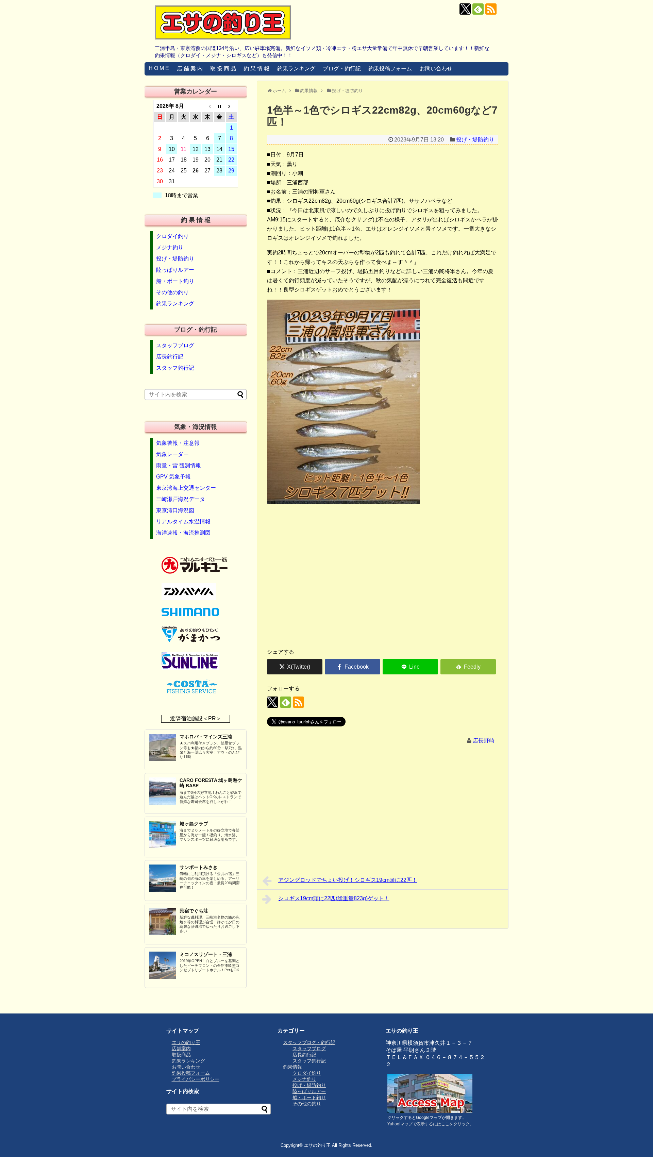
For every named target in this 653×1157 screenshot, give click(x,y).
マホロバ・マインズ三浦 (206, 736)
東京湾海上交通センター (186, 488)
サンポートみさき (199, 867)
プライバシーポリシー (195, 1079)
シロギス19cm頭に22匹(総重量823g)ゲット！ (333, 898)
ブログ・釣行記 (342, 68)
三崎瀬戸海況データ (180, 499)
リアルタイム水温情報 (183, 521)
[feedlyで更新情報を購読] (478, 9)
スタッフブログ (175, 345)
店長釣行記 (169, 356)
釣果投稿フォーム (390, 68)
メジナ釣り (169, 247)
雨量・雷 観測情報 (178, 465)
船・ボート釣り (175, 281)
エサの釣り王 (186, 1042)
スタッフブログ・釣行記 (309, 1042)
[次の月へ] (231, 106)
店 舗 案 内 (190, 68)
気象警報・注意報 (178, 443)
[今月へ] (219, 106)
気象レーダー (172, 454)
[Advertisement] (382, 589)
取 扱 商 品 (223, 68)
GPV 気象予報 (173, 477)
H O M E (159, 68)
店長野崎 (484, 740)
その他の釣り (172, 292)
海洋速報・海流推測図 (183, 533)
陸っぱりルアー (175, 270)
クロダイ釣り (172, 236)
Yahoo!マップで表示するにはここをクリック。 (430, 1124)
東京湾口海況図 (175, 510)
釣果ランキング (296, 68)
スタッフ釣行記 (175, 368)
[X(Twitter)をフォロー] (465, 9)
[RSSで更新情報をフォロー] (491, 9)
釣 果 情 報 (256, 68)
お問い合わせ (436, 68)
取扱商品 (181, 1054)
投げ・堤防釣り (475, 139)
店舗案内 (181, 1048)
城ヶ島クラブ (194, 823)
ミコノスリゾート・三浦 (206, 954)
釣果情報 (292, 1067)
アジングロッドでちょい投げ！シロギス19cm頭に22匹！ (347, 880)
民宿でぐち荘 (194, 910)
